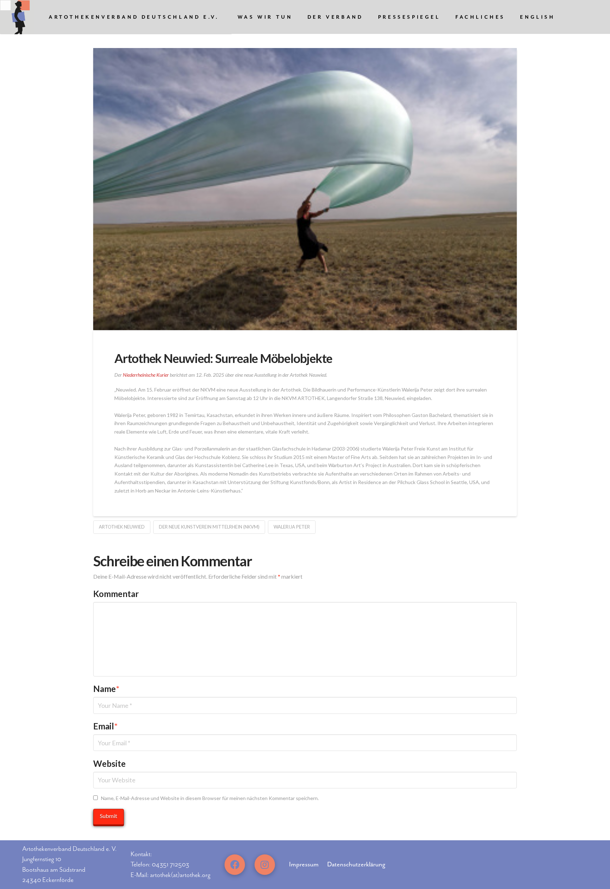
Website (109, 763)
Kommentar (116, 594)
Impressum (304, 864)
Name (106, 689)
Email (105, 726)
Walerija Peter (292, 527)
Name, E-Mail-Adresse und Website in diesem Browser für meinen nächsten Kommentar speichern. (210, 798)
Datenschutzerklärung (356, 864)
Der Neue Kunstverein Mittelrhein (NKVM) (209, 527)
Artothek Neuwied (122, 527)
